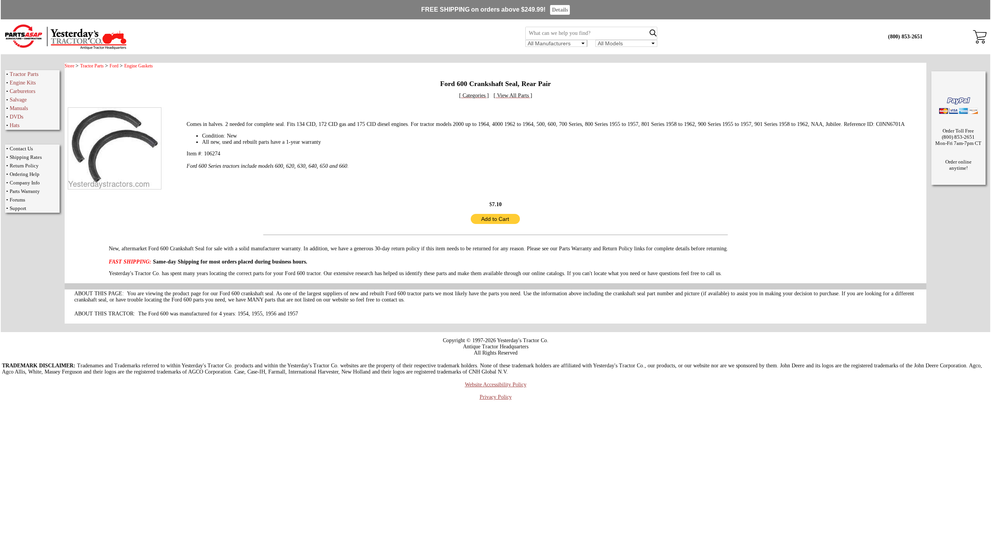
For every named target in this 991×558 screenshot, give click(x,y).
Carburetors (22, 91)
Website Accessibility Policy (495, 385)
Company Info (25, 183)
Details (560, 10)
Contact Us (21, 149)
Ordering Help (24, 174)
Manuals (19, 108)
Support (18, 208)
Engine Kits (23, 83)
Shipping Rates (26, 157)
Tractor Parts (24, 74)
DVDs (16, 117)
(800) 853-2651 (905, 37)
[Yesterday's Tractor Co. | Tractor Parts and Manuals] (65, 48)
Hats (14, 125)
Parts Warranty (25, 191)
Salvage (18, 100)
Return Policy (24, 166)
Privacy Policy (496, 397)
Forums (17, 200)
